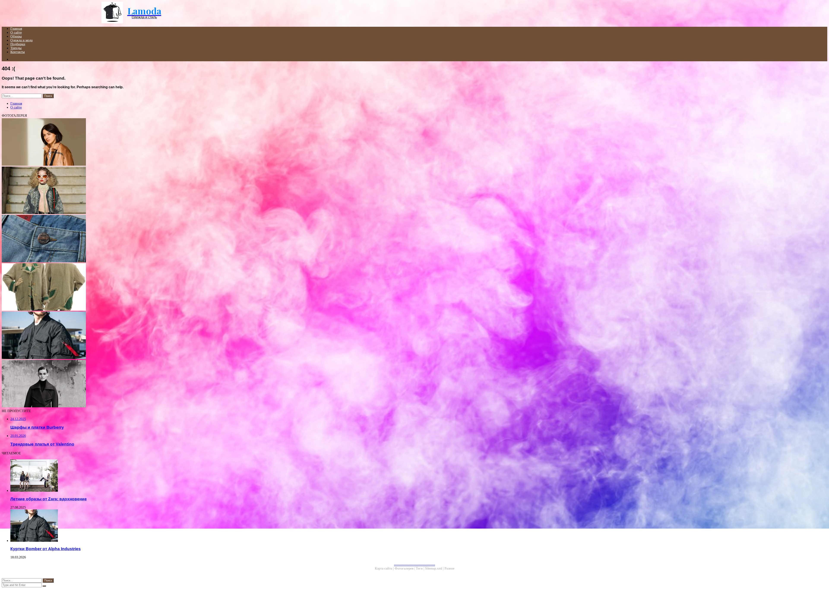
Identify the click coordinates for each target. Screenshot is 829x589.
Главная (16, 28)
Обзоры (16, 36)
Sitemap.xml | (435, 568)
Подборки (17, 44)
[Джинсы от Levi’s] (131, 239)
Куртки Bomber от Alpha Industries (45, 548)
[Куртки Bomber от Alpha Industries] (131, 336)
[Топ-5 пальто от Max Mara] (131, 384)
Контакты (17, 52)
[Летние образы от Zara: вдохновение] (135, 476)
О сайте (16, 32)
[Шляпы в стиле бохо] (131, 287)
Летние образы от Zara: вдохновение (48, 499)
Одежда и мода (21, 40)
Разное (449, 568)
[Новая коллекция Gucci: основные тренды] (131, 191)
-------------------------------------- (414, 564)
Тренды (16, 48)
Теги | (420, 568)
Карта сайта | (385, 568)
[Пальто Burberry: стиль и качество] (131, 142)
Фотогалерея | (405, 568)
